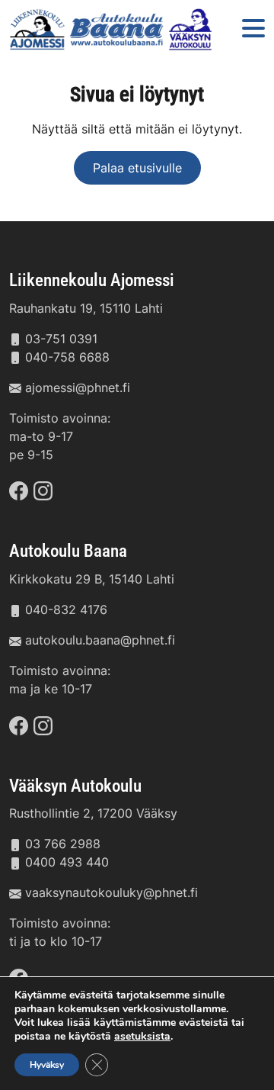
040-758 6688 (67, 357)
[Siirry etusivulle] (113, 29)
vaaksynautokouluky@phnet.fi (111, 892)
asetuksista (142, 1036)
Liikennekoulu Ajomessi (91, 280)
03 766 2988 (62, 843)
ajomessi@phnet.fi (77, 387)
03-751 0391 (61, 338)
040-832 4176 (66, 609)
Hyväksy (47, 1065)
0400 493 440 (67, 862)
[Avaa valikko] (253, 29)
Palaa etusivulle (137, 167)
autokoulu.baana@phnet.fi (100, 640)
